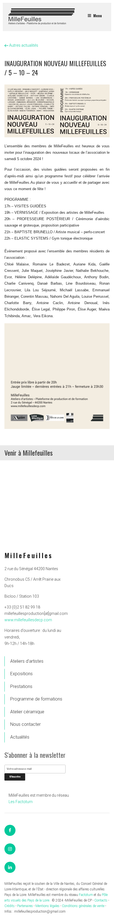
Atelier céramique (27, 711)
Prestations (21, 686)
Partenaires (25, 906)
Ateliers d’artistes (26, 661)
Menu (97, 15)
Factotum (86, 895)
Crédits (9, 906)
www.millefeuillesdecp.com (28, 620)
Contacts (100, 900)
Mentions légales (47, 906)
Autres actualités (23, 45)
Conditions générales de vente (83, 906)
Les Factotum (21, 801)
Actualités (19, 737)
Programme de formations (27, 699)
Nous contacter (25, 724)
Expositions (21, 673)
